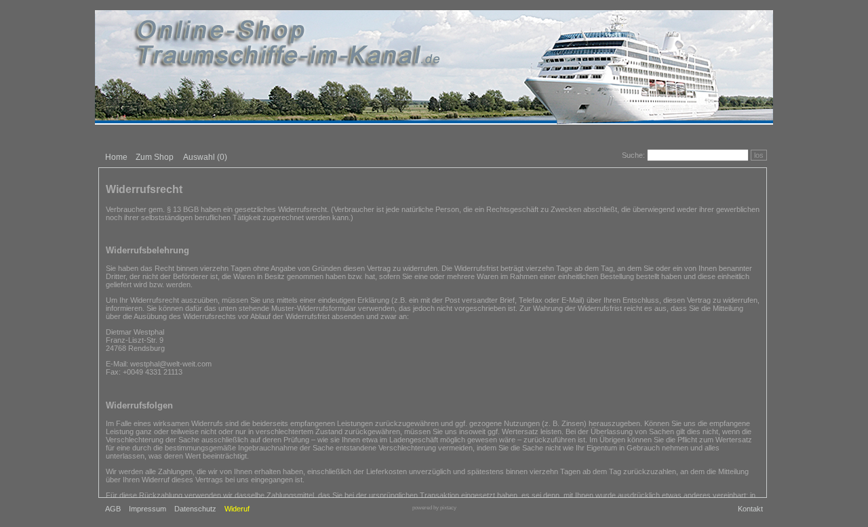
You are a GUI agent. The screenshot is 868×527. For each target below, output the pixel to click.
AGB (113, 509)
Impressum (147, 509)
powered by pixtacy (434, 508)
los (759, 155)
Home (116, 157)
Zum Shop (155, 157)
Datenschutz (195, 509)
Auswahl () (205, 157)
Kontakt (750, 509)
